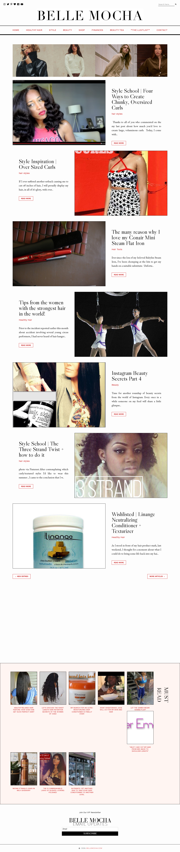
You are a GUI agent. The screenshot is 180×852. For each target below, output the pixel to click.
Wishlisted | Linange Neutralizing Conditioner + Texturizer (133, 522)
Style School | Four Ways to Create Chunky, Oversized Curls (132, 99)
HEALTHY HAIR (34, 30)
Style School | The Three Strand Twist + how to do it (41, 449)
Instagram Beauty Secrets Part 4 (130, 375)
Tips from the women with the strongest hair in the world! (42, 308)
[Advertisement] (90, 624)
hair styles (117, 114)
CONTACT (162, 30)
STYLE (52, 30)
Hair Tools (117, 249)
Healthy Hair (25, 320)
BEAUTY (67, 30)
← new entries (21, 576)
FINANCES (97, 30)
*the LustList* (140, 30)
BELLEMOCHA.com (94, 848)
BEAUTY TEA (117, 30)
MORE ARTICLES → (157, 576)
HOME (16, 30)
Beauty (115, 385)
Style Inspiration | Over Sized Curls (38, 164)
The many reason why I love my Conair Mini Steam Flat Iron (136, 237)
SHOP (82, 30)
